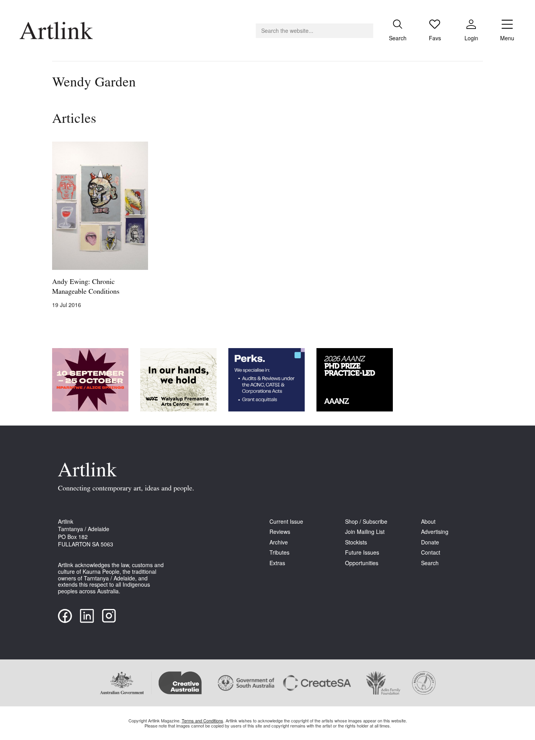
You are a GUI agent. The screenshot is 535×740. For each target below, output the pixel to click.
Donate (430, 542)
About (428, 521)
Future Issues (362, 552)
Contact (430, 552)
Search (430, 563)
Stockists (356, 542)
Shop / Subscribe (366, 521)
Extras (277, 563)
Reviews (279, 531)
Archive (278, 542)
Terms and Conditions (202, 720)
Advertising (434, 531)
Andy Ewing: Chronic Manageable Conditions (85, 287)
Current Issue (286, 521)
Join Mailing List (365, 531)
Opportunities (361, 563)
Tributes (279, 552)
